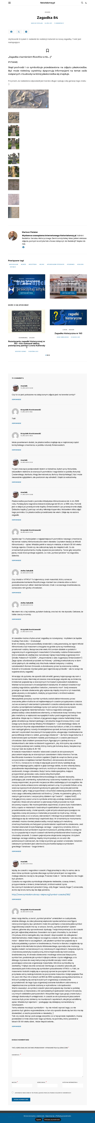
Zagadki (47, 12)
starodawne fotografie (56, 264)
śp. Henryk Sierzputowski (22, 287)
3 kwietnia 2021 (33, 351)
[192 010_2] (13, 199)
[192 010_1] (13, 184)
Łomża (24, 264)
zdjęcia (13, 267)
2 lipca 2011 (36, 287)
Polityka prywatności (52, 1119)
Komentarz (16, 1054)
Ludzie (65, 329)
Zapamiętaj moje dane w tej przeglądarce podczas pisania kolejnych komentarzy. (43, 1092)
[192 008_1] (13, 212)
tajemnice (71, 264)
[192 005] (13, 117)
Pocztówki (33, 264)
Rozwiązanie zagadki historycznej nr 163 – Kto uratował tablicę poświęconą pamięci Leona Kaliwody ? (26, 344)
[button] (86, 3)
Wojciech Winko (20, 351)
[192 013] (13, 158)
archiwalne (14, 264)
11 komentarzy (59, 23)
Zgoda (38, 1119)
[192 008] (13, 130)
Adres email (42, 1082)
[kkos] (28, 99)
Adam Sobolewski (63, 337)
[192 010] (13, 143)
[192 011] (13, 171)
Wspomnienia (30, 278)
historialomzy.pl (47, 2)
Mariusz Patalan (37, 23)
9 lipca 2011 (78, 287)
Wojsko (21, 278)
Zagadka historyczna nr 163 (68, 333)
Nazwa (15, 1082)
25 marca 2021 (75, 337)
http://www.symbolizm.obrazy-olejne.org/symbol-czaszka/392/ (41, 894)
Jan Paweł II (63, 278)
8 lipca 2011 (48, 23)
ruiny (42, 264)
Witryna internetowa (69, 1082)
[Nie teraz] (92, 1118)
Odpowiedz (16, 399)
